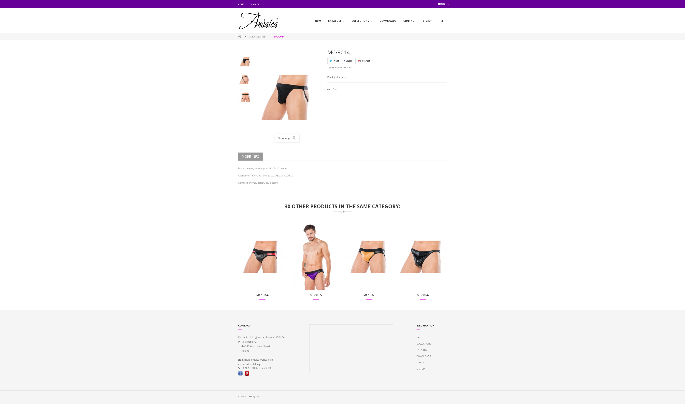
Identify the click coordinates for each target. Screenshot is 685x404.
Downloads (424, 356)
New (419, 337)
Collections (424, 343)
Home (241, 4)
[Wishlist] (258, 261)
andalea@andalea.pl (261, 359)
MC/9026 (423, 295)
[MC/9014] (245, 62)
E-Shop (421, 368)
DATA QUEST (253, 396)
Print (335, 89)
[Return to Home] (239, 36)
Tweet (335, 60)
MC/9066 (369, 295)
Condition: (332, 67)
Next (245, 126)
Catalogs (422, 349)
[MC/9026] (423, 256)
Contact (254, 4)
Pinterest (365, 60)
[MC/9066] (369, 256)
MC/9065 (316, 295)
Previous (245, 51)
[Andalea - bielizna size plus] (262, 20)
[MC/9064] (262, 256)
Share (348, 60)
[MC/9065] (316, 256)
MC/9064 (262, 295)
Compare (267, 261)
